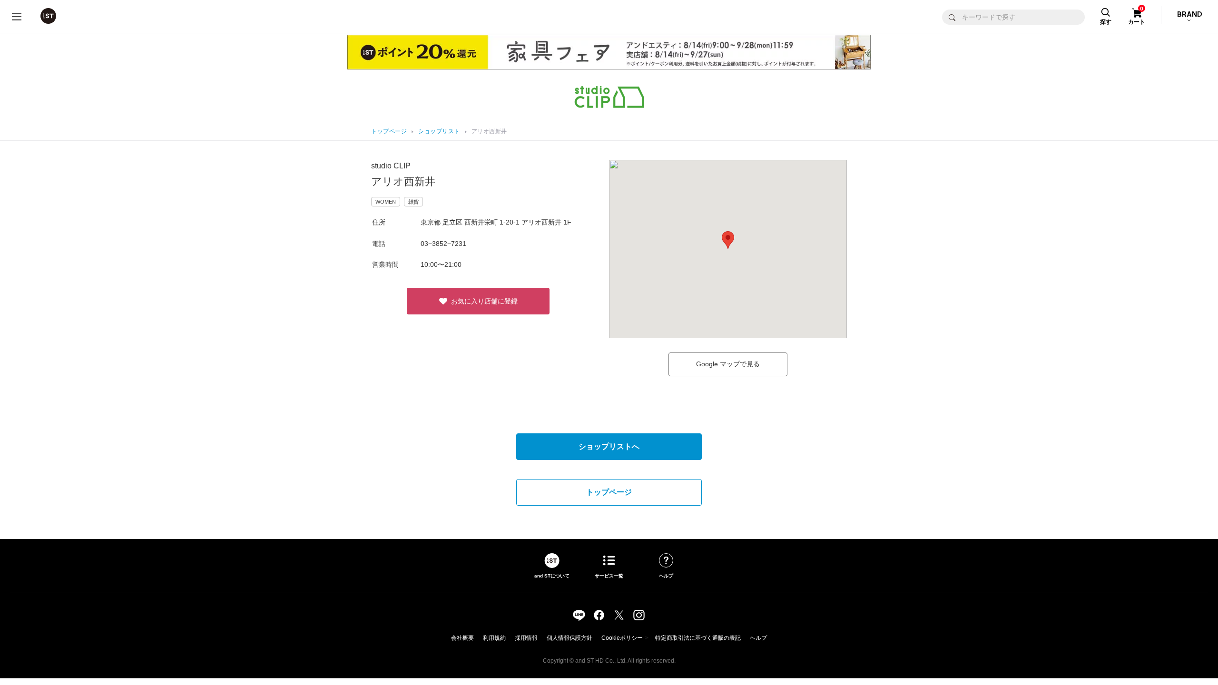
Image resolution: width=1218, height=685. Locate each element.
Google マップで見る (728, 364)
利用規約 (494, 638)
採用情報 (526, 638)
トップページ (389, 131)
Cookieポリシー (622, 638)
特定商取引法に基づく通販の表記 (698, 638)
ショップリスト (439, 131)
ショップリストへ (609, 446)
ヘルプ (758, 638)
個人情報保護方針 (569, 638)
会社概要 (462, 638)
